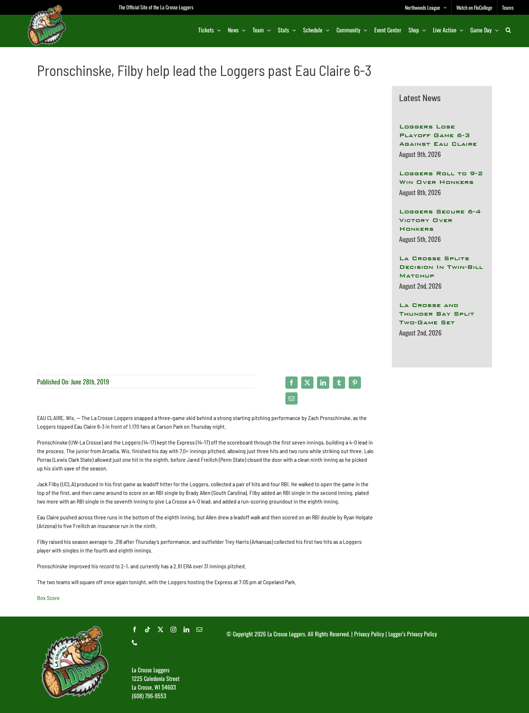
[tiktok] (147, 629)
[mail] (199, 629)
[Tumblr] (339, 383)
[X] (307, 383)
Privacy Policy (369, 633)
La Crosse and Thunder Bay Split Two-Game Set (436, 313)
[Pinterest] (355, 383)
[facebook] (134, 629)
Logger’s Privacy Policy (412, 633)
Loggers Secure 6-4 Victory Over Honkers (440, 220)
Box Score (48, 597)
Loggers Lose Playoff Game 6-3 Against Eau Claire (438, 135)
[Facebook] (291, 383)
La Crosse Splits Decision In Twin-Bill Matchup (441, 266)
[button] (508, 30)
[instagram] (173, 629)
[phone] (134, 642)
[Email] (291, 398)
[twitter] (160, 629)
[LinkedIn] (323, 383)
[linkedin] (186, 629)
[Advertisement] (442, 459)
